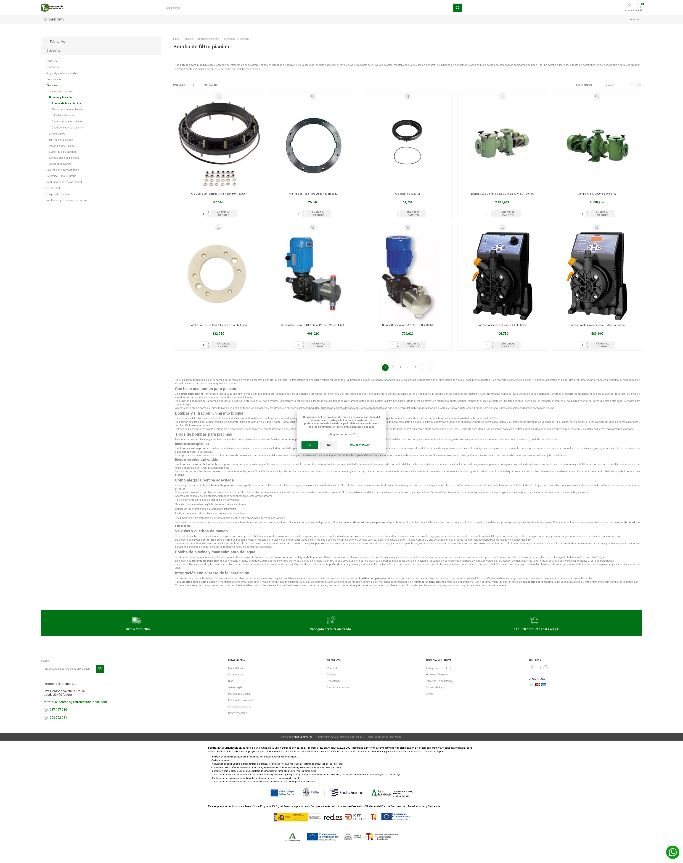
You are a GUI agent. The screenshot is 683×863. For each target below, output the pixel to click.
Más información (360, 445)
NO (329, 445)
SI (310, 445)
